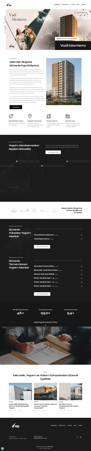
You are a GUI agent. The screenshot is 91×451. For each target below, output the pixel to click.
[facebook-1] (77, 437)
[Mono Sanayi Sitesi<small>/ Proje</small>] (81, 274)
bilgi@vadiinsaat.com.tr (40, 438)
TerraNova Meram (46, 235)
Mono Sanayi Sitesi (46, 274)
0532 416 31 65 (38, 436)
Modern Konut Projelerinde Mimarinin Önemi (68, 406)
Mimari (11, 401)
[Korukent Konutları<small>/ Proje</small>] (81, 266)
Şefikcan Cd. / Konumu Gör (67, 38)
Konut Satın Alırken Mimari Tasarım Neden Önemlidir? (45, 406)
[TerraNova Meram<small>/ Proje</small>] (81, 235)
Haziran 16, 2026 (12, 410)
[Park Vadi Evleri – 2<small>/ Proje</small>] (81, 282)
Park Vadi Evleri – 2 (46, 282)
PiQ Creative (50, 446)
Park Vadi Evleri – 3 (46, 278)
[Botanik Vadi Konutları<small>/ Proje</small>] (81, 270)
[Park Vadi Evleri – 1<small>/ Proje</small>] (81, 286)
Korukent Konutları (46, 266)
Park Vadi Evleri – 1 (45, 286)
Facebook (5, 27)
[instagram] (80, 437)
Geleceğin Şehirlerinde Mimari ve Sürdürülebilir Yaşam (19, 406)
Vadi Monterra (73, 46)
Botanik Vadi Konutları (48, 270)
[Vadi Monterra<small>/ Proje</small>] (81, 239)
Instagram (5, 18)
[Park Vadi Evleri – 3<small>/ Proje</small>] (81, 278)
